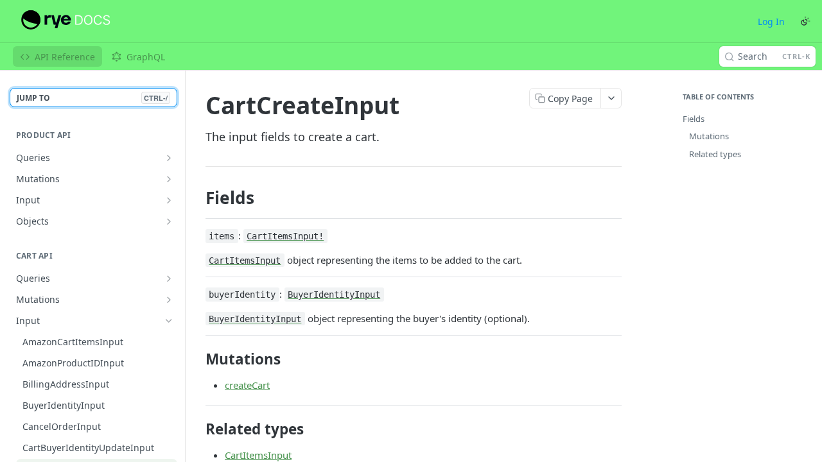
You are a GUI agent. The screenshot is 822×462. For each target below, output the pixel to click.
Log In (771, 21)
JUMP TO (92, 97)
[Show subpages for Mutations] (169, 179)
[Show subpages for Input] (169, 200)
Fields (693, 118)
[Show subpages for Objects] (169, 221)
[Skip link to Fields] (196, 197)
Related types (715, 154)
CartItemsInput (258, 455)
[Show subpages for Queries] (169, 158)
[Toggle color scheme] (805, 21)
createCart (247, 385)
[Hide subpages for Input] (169, 321)
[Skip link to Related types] (196, 429)
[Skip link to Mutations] (196, 358)
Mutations (709, 136)
